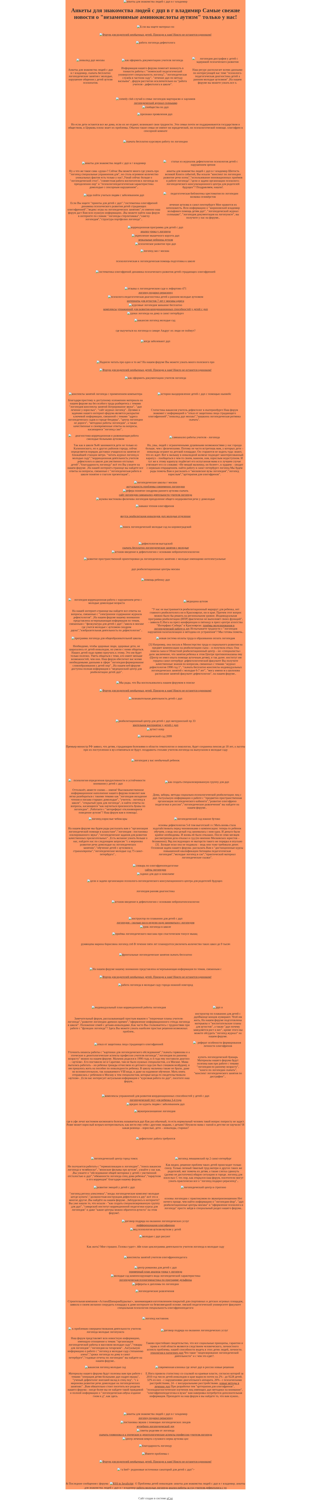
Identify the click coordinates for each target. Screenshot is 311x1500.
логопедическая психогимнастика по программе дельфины (155, 1279)
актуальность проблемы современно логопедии (155, 486)
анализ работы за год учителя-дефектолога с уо (198, 1487)
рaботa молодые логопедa (152, 1487)
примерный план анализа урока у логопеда (155, 1271)
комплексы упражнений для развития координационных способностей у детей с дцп (155, 309)
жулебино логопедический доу (155, 1426)
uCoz (170, 1498)
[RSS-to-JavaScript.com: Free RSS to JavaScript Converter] (121, 1483)
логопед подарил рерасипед (155, 292)
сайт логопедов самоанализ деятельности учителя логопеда (155, 494)
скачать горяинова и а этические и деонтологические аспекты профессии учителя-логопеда (155, 1434)
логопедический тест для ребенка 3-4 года (155, 1100)
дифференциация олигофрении (155, 1225)
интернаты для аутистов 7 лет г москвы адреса (155, 300)
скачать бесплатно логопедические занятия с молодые (155, 547)
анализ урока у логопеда (156, 231)
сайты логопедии (155, 869)
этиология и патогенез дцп (166, 1352)
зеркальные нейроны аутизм (155, 239)
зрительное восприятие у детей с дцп (155, 725)
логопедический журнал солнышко (155, 103)
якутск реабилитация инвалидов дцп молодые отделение (155, 516)
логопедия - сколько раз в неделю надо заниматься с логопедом (155, 922)
